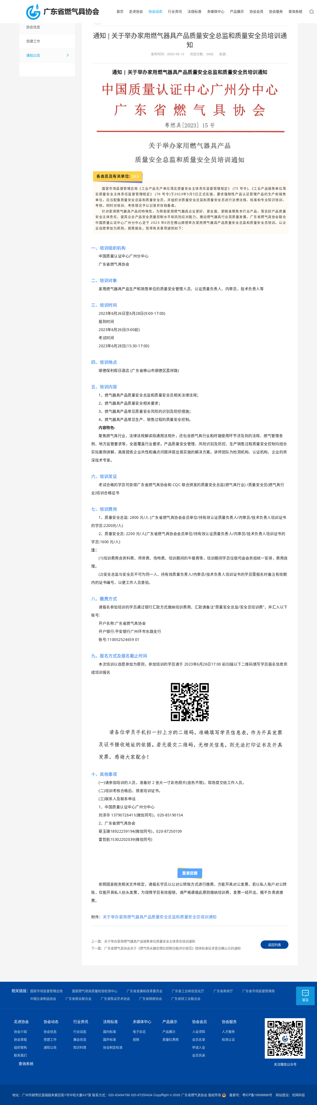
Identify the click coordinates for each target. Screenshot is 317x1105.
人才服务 (228, 1031)
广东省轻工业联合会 (186, 998)
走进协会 (136, 11)
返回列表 (274, 944)
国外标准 (109, 1039)
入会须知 (198, 1031)
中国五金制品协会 (43, 998)
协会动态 (155, 11)
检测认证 (228, 1039)
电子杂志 (139, 1031)
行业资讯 (175, 11)
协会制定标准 (113, 1047)
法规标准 (194, 11)
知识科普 (79, 1047)
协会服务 (276, 11)
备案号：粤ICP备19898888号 (252, 1094)
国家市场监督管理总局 (46, 990)
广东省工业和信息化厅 (188, 990)
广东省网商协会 (150, 998)
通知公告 (33, 55)
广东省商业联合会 (78, 998)
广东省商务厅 (223, 990)
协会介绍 (20, 1031)
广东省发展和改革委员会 (144, 990)
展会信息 (79, 1039)
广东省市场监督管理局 (258, 990)
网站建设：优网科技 (290, 1094)
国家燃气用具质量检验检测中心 (94, 990)
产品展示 (237, 11)
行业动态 (79, 1031)
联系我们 (20, 1055)
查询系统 (295, 11)
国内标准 (109, 1031)
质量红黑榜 (170, 1039)
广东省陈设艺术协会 (115, 998)
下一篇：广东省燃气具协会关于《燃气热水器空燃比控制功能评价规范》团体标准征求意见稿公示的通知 (166, 948)
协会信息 (33, 26)
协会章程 (20, 1039)
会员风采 (198, 1055)
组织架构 (20, 1047)
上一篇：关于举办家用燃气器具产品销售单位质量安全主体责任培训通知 (143, 941)
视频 (136, 1039)
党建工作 (33, 41)
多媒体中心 (215, 11)
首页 (119, 11)
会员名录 (198, 1039)
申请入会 (198, 1047)
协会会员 (256, 11)
